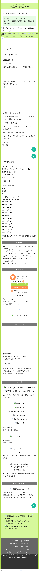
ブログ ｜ (28, 552)
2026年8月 (5, 202)
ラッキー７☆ (10, 54)
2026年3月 (5, 216)
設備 (7, 36)
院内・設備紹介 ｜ (28, 549)
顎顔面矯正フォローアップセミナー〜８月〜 (17, 169)
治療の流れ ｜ (26, 546)
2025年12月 (6, 224)
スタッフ (21, 36)
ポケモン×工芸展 (7, 174)
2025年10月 (6, 229)
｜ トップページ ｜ (14, 540)
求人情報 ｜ (19, 552)
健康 (3, 188)
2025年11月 (6, 227)
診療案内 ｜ (27, 540)
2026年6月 (5, 207)
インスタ (36, 36)
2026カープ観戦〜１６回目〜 (12, 166)
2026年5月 (5, 210)
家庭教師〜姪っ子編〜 (9, 172)
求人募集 (31, 36)
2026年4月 (5, 213)
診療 (14, 36)
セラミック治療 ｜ (14, 546)
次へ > (8, 145)
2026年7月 (5, 204)
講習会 (4, 191)
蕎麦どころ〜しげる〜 (9, 177)
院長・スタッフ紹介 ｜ (12, 549)
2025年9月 (5, 232)
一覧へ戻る (5, 142)
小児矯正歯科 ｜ (14, 543)
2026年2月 (5, 218)
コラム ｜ (11, 552)
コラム (26, 36)
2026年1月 (5, 221)
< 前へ (4, 145)
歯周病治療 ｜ (25, 543)
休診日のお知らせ (8, 185)
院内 (2, 36)
